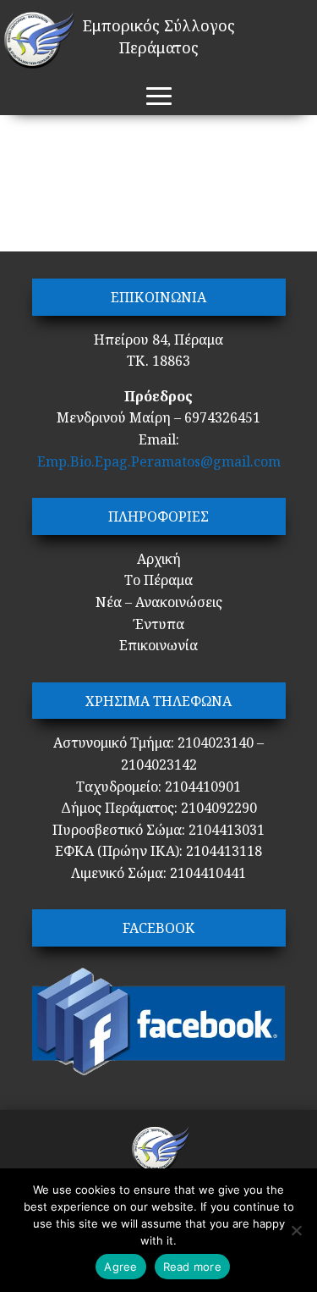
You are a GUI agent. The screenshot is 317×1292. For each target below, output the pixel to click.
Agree (120, 1266)
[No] (295, 1230)
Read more (192, 1266)
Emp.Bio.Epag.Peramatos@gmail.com (159, 461)
